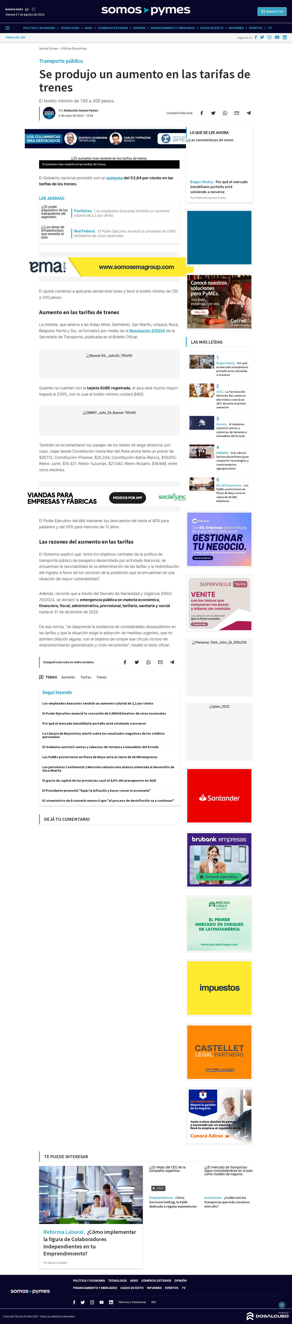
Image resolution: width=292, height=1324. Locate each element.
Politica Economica (74, 48)
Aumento (68, 677)
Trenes (101, 677)
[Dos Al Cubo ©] (268, 1319)
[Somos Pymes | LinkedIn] (285, 37)
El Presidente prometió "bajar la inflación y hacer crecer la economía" (96, 790)
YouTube (101, 1302)
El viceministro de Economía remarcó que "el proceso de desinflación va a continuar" (108, 800)
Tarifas (85, 677)
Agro (88, 28)
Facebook (74, 1302)
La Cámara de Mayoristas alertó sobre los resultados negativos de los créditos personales (103, 735)
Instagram (92, 1302)
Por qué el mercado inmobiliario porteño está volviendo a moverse (94, 723)
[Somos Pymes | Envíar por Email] (237, 113)
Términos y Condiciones (132, 1302)
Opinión (139, 28)
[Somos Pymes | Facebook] (256, 37)
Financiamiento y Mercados (173, 28)
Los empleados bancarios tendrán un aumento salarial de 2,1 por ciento (97, 703)
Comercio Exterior (113, 28)
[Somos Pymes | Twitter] (262, 37)
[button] (272, 11)
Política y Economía (39, 28)
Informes (236, 28)
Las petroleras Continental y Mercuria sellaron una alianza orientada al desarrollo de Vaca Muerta (108, 768)
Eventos (256, 28)
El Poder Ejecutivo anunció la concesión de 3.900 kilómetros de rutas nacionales (104, 713)
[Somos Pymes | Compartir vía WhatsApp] (225, 113)
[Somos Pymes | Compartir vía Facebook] (201, 113)
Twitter (83, 1302)
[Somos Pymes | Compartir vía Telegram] (248, 113)
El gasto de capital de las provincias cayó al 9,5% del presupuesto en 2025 (99, 780)
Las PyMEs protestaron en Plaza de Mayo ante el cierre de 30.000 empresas (99, 757)
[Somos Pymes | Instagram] (269, 37)
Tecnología (69, 28)
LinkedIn (111, 1302)
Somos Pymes (49, 48)
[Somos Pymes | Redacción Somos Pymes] (49, 117)
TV (270, 28)
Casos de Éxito (211, 28)
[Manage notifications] (282, 1305)
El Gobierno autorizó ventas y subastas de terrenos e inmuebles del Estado (100, 747)
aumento (114, 178)
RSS (153, 1302)
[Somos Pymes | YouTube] (277, 37)
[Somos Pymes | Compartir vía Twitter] (213, 113)
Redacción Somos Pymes (81, 110)
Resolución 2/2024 (147, 330)
